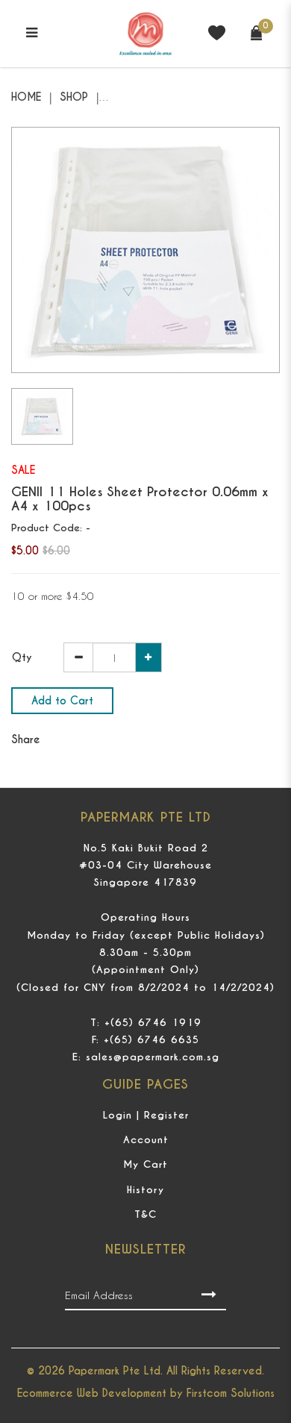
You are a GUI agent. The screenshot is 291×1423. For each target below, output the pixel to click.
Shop (74, 97)
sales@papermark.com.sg (152, 1057)
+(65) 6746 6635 (151, 1039)
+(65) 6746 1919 (152, 1022)
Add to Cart (62, 700)
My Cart (145, 1164)
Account (146, 1139)
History (145, 1189)
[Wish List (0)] (217, 32)
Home (26, 97)
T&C (145, 1214)
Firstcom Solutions (231, 1393)
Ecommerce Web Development (91, 1393)
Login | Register (146, 1115)
